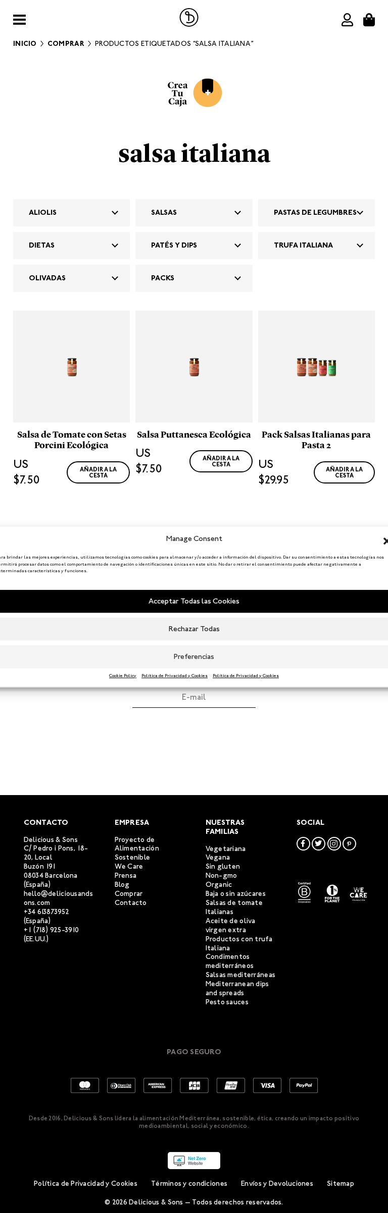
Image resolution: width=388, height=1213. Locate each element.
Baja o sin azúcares (236, 893)
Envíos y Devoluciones (277, 1183)
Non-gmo (221, 875)
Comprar (65, 43)
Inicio (25, 43)
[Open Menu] (19, 20)
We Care (129, 866)
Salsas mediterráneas (241, 975)
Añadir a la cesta (98, 472)
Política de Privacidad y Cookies (174, 675)
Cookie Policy (122, 675)
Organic (219, 884)
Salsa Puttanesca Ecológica (194, 434)
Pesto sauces (227, 1002)
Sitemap (340, 1183)
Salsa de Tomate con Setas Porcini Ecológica (71, 440)
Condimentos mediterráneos (230, 961)
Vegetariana (226, 848)
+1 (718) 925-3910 (51, 930)
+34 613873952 (47, 911)
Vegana (218, 857)
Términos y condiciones (189, 1183)
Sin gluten (223, 866)
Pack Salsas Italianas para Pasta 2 (316, 440)
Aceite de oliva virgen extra (231, 925)
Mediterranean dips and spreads (237, 988)
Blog (122, 884)
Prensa (126, 875)
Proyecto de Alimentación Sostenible (137, 848)
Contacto (131, 902)
